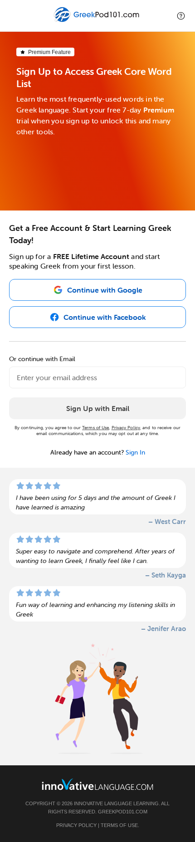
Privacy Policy (126, 428)
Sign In (135, 452)
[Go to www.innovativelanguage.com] (97, 784)
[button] (181, 16)
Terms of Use (95, 428)
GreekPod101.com (122, 811)
